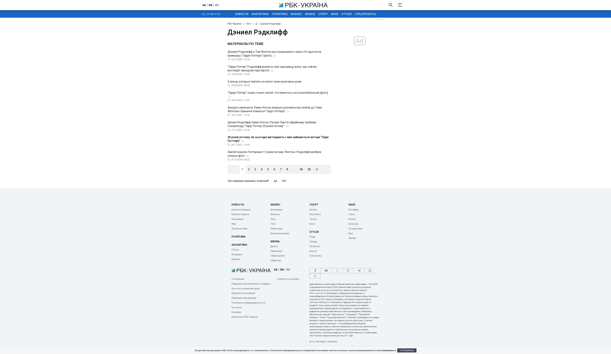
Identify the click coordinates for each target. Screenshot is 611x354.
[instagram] (348, 270)
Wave (334, 14)
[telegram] (359, 270)
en (210, 5)
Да (275, 181)
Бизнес (296, 14)
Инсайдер (353, 209)
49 (301, 169)
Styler (347, 14)
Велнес (352, 219)
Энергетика (276, 228)
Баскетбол (315, 214)
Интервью (237, 254)
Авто (273, 219)
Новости (241, 14)
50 (309, 169)
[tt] (315, 275)
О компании (238, 279)
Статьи (235, 249)
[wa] (370, 270)
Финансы (275, 214)
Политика (280, 14)
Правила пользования (243, 293)
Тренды (313, 241)
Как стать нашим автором (245, 288)
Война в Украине (240, 214)
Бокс (312, 224)
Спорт (323, 14)
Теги (248, 23)
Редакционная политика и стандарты (251, 283)
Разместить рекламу (288, 279)
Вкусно (313, 251)
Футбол (313, 209)
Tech (272, 224)
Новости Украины (241, 209)
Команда (236, 312)
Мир (234, 224)
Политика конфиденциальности (248, 302)
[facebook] (315, 270)
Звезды (352, 238)
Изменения (276, 251)
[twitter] (337, 270)
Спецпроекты (365, 14)
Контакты (237, 307)
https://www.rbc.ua (317, 293)
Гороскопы (315, 255)
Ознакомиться (388, 350)
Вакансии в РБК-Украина (245, 317)
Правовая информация (244, 298)
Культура (353, 224)
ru (217, 5)
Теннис (313, 219)
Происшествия (239, 228)
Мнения (236, 259)
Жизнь (310, 14)
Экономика (237, 219)
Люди (312, 236)
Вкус (350, 233)
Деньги (274, 246)
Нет (284, 181)
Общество (275, 260)
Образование (277, 255)
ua (204, 5)
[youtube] (326, 270)
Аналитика (260, 14)
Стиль (351, 214)
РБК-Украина (234, 23)
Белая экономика (279, 233)
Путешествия (355, 228)
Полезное (314, 246)
